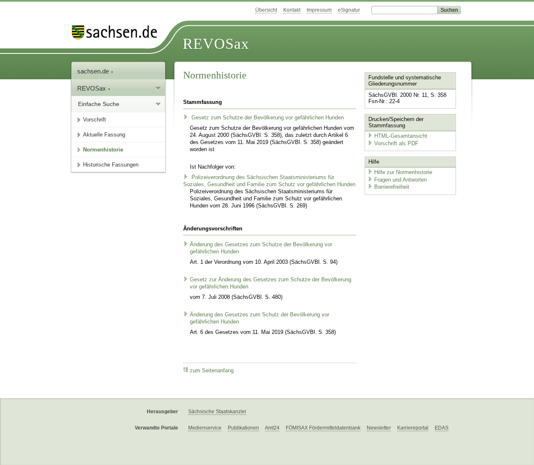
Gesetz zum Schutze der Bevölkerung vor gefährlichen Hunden (267, 118)
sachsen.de (94, 71)
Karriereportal (412, 428)
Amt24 (272, 428)
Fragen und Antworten (400, 180)
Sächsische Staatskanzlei (217, 411)
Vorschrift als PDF (396, 143)
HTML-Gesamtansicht (400, 136)
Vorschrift (94, 119)
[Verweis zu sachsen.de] (117, 32)
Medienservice (205, 428)
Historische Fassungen (111, 165)
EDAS (441, 428)
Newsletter (379, 428)
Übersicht (266, 10)
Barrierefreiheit (391, 187)
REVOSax (216, 43)
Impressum (319, 10)
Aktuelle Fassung (104, 134)
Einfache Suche (98, 104)
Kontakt (291, 10)
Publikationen (243, 428)
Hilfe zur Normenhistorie (403, 172)
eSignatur (349, 10)
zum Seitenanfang (212, 371)
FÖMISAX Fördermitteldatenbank (323, 428)
